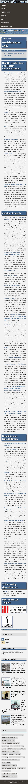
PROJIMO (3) (5, 757)
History (10, 30)
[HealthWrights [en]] (14, 1)
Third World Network (11, 275)
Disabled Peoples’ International (13, 520)
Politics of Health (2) (14, 754)
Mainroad (12, 782)
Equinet (6, 347)
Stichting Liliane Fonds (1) (9, 768)
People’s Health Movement (12, 254)
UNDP (5, 127)
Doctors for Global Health (11, 285)
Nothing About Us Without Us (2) (10, 751)
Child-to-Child (8, 154)
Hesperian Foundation (11, 139)
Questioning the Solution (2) (17, 757)
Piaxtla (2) (4, 754)
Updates (3, 30)
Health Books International (13, 73)
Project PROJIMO (12, 450)
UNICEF (6, 112)
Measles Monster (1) (13, 748)
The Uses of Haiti (15, 314)
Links (16, 30)
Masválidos (7, 472)
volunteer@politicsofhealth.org (13, 252)
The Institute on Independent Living (15, 563)
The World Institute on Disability (15, 481)
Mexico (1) (22, 748)
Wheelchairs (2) (6, 771)
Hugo (22, 781)
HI (4, 539)
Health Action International (12, 391)
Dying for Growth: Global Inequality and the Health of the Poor (15, 318)
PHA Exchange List (9, 270)
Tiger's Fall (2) (21, 768)
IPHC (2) (4, 748)
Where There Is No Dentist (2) (9, 773)
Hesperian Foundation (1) (17, 746)
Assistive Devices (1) (7, 735)
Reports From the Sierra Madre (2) (10, 759)
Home (4, 38)
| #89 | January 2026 (13, 668)
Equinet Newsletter (15, 357)
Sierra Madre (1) (6, 762)
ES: (3, 32)
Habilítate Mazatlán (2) (8, 740)
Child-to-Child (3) (18, 735)
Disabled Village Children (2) (9, 737)
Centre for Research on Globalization (15, 364)
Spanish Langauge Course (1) (9, 765)
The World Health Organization (13, 91)
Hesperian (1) (5, 746)
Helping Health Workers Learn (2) (10, 743)
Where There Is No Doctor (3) (9, 776)
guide (5, 591)
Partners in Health (10, 298)
